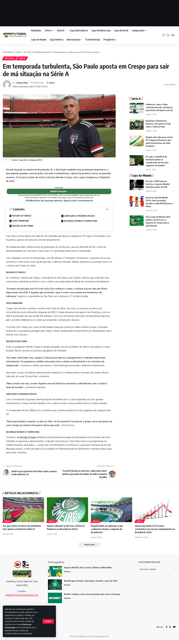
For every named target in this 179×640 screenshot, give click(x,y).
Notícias (67, 571)
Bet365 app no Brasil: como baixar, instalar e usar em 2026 (90, 581)
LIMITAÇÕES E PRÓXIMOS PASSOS (79, 216)
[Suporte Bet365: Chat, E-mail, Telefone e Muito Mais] (55, 571)
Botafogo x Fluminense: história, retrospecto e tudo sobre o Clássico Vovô (158, 124)
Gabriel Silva (22, 82)
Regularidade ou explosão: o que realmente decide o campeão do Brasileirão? (107, 529)
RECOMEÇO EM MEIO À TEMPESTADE (80, 221)
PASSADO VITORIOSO (21, 216)
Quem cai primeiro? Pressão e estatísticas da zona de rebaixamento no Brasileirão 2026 (155, 529)
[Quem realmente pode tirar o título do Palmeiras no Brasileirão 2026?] (67, 509)
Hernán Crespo (27, 437)
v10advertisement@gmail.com (21, 595)
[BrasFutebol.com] (15, 35)
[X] (170, 627)
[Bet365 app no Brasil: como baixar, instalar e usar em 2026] (55, 584)
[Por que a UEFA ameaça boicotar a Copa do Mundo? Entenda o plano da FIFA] (137, 185)
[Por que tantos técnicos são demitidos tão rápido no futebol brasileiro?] (23, 509)
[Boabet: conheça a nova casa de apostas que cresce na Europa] (55, 598)
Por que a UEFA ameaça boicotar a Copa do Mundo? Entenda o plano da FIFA (158, 184)
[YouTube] (174, 627)
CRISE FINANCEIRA (20, 221)
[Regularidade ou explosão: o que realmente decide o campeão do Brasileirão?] (111, 509)
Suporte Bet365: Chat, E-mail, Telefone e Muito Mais (88, 567)
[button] (48, 621)
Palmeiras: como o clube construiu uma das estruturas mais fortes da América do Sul (159, 107)
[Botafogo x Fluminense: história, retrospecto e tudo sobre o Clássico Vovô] (137, 124)
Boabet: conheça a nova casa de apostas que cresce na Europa (92, 594)
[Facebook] (166, 627)
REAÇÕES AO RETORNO (22, 226)
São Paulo (10, 58)
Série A (22, 58)
